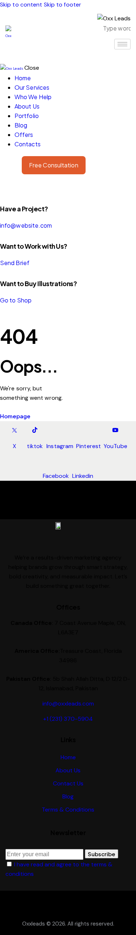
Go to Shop (16, 300)
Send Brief (14, 263)
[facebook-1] (4, 188)
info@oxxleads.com (68, 703)
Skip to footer (62, 4)
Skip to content (21, 4)
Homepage (15, 415)
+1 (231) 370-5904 (68, 719)
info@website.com (26, 225)
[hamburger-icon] (122, 44)
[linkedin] (12, 188)
